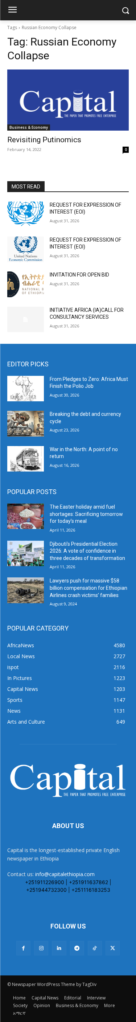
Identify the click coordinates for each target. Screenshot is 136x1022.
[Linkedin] (59, 948)
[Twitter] (113, 948)
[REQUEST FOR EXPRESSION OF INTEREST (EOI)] (25, 214)
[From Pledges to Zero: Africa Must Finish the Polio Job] (25, 388)
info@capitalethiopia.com (65, 874)
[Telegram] (77, 948)
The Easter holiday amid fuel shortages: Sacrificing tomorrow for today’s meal (86, 514)
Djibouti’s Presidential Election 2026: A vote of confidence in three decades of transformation (87, 551)
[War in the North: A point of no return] (25, 459)
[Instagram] (41, 948)
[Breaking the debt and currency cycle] (25, 423)
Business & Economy (28, 127)
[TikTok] (95, 948)
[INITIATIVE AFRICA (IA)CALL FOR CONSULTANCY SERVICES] (25, 319)
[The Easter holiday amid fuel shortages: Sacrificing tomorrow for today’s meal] (25, 516)
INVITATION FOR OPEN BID (79, 275)
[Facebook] (23, 948)
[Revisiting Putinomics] (68, 100)
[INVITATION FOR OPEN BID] (25, 284)
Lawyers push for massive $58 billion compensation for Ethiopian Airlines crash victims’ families (88, 588)
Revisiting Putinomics (44, 139)
